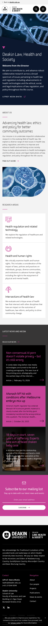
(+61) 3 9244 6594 (9, 585)
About (32, 580)
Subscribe (22, 508)
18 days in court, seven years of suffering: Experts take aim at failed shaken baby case (22, 440)
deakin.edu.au (15, 2)
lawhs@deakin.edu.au (11, 583)
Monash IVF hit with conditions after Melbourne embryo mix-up (23, 398)
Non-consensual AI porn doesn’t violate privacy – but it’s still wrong (23, 357)
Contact (33, 601)
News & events (36, 597)
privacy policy (16, 623)
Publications (35, 593)
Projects (33, 588)
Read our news (9, 342)
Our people (34, 584)
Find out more (9, 161)
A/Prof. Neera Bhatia (12, 97)
